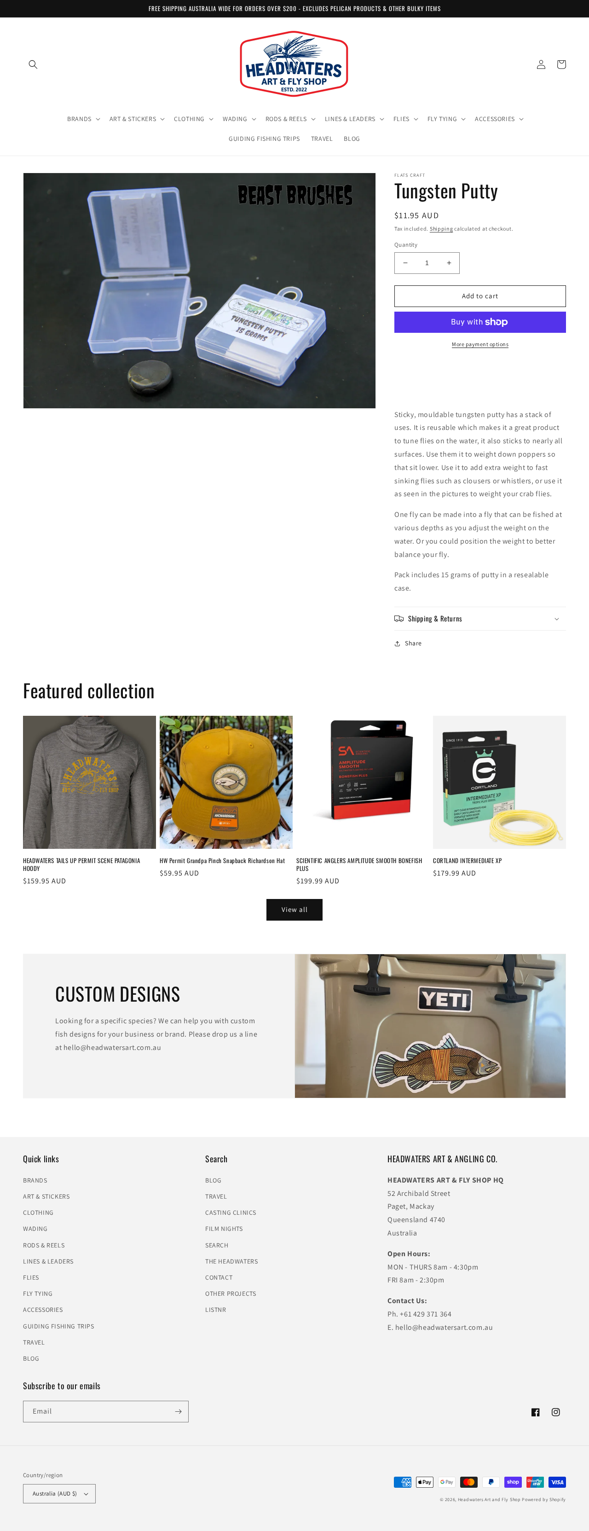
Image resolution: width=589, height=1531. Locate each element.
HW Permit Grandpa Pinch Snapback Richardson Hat (222, 860)
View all (295, 909)
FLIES (31, 1277)
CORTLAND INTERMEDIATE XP (467, 860)
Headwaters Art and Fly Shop (489, 1499)
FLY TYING (37, 1293)
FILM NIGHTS (224, 1228)
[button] (83, 118)
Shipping (441, 228)
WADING (35, 1228)
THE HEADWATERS (231, 1261)
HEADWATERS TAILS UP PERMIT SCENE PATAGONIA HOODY (81, 864)
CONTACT (218, 1277)
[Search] (33, 64)
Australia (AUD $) (55, 1493)
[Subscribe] (178, 1411)
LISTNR (215, 1309)
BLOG (31, 1358)
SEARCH (217, 1245)
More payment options (480, 344)
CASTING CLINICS (230, 1212)
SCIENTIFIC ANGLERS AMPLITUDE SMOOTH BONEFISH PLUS (359, 864)
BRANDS (35, 1180)
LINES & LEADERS (48, 1261)
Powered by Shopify (544, 1499)
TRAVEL (34, 1342)
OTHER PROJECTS (230, 1293)
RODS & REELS (43, 1245)
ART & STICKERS (46, 1196)
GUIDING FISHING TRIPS (58, 1326)
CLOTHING (38, 1212)
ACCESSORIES (43, 1309)
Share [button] (413, 643)
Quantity (405, 245)
